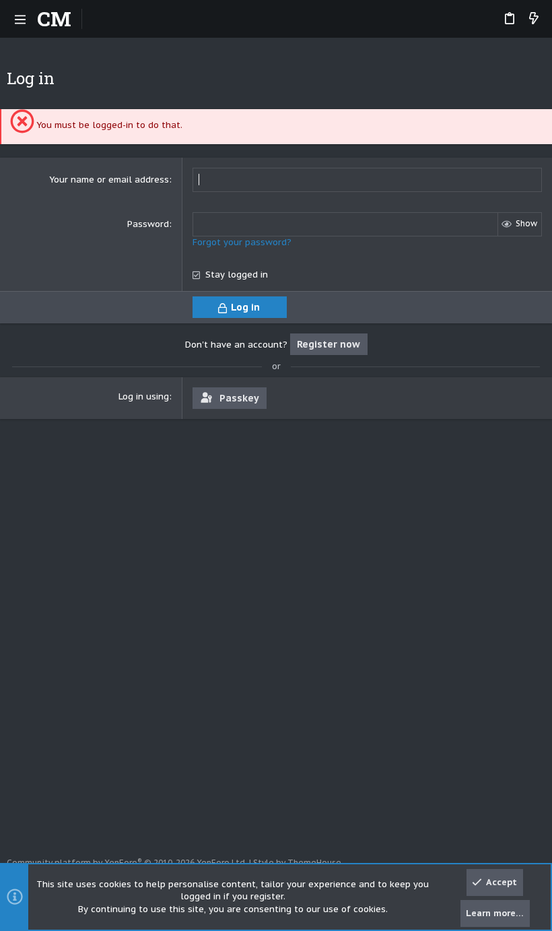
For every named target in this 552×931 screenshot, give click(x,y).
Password (148, 224)
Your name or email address (109, 179)
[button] (20, 19)
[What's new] (533, 19)
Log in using (143, 396)
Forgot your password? (242, 242)
